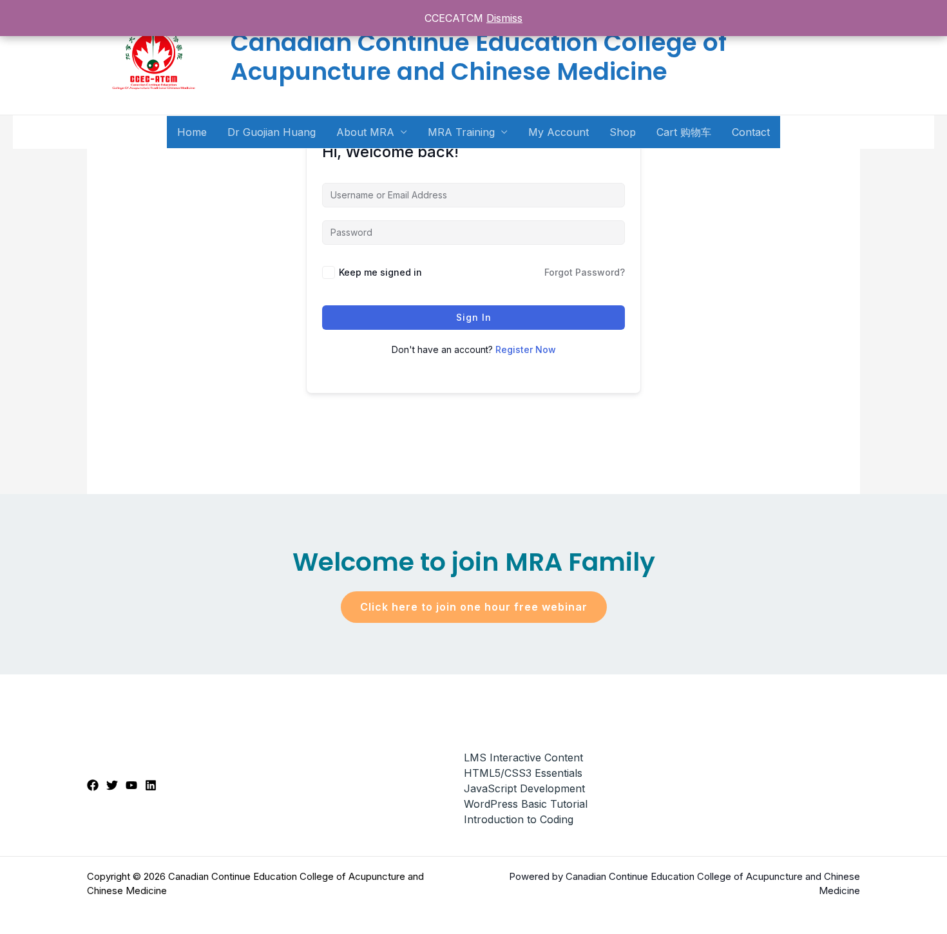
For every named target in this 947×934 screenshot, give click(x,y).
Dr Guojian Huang (271, 132)
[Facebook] (93, 785)
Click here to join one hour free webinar (474, 606)
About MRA (365, 132)
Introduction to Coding (518, 819)
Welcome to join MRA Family (473, 562)
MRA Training (461, 132)
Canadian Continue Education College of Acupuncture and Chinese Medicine (479, 57)
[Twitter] (112, 785)
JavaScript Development (524, 788)
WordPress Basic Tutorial (526, 803)
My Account (558, 132)
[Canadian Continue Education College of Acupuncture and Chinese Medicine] (153, 56)
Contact (751, 132)
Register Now (525, 349)
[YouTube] (131, 785)
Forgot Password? (584, 272)
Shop (622, 132)
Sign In (474, 317)
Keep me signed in (380, 272)
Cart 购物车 (683, 132)
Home (192, 132)
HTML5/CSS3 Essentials (523, 773)
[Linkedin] (151, 785)
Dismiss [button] (504, 18)
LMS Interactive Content (523, 757)
